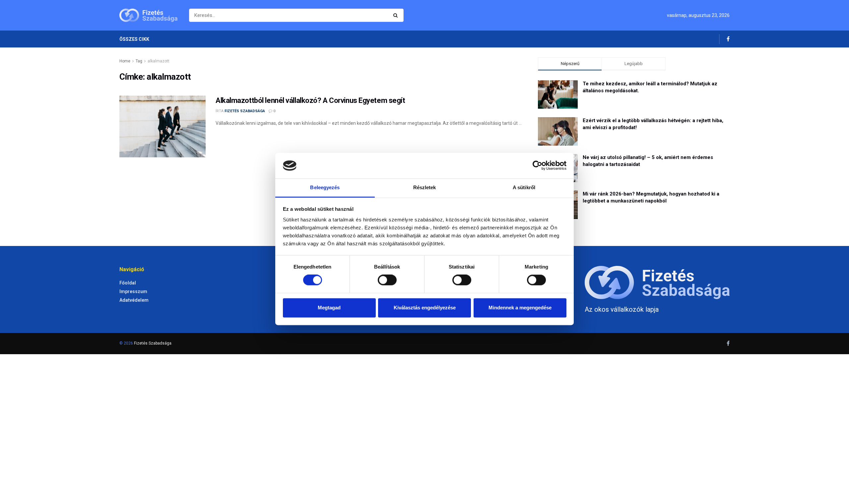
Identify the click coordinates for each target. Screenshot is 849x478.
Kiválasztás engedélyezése (425, 307)
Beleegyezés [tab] (325, 187)
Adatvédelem (134, 300)
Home (124, 61)
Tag (139, 61)
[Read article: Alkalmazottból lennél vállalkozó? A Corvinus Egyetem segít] (162, 126)
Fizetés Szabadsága (245, 111)
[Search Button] (397, 15)
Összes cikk (134, 39)
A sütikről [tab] (524, 187)
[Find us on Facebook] (728, 39)
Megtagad (329, 307)
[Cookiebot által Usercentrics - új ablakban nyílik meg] (537, 166)
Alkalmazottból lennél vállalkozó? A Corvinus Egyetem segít (310, 100)
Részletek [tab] (424, 187)
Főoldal (127, 282)
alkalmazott (158, 61)
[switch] (387, 280)
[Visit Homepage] (148, 15)
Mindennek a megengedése (520, 307)
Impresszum (133, 291)
